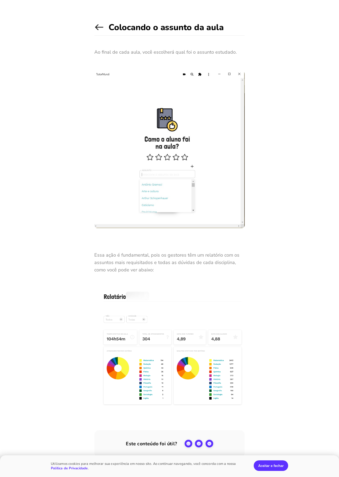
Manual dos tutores (100, 30)
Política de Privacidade (69, 468)
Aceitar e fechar (271, 466)
